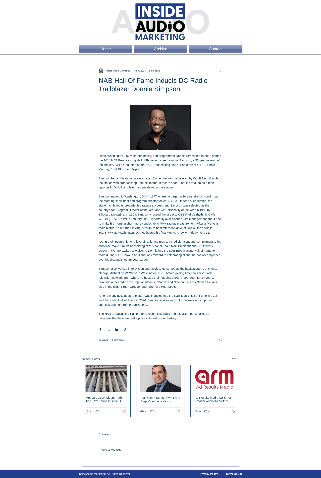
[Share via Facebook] (100, 329)
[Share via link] (124, 329)
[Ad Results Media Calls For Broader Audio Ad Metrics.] (215, 378)
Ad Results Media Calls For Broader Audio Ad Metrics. (213, 399)
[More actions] (220, 71)
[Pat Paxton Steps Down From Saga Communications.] (160, 378)
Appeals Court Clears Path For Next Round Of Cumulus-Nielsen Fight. (105, 399)
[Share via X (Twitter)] (108, 329)
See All (235, 358)
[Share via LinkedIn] (116, 329)
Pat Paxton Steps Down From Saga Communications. (160, 399)
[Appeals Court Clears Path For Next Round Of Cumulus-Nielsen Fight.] (106, 378)
